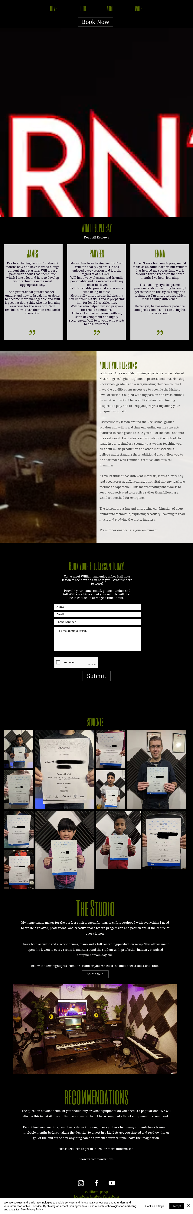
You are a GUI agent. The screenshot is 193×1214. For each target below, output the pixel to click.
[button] (95, 974)
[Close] (188, 1206)
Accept (177, 1206)
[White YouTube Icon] (112, 1183)
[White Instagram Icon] (81, 1183)
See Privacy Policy (32, 1209)
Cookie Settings (154, 1206)
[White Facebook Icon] (96, 1183)
